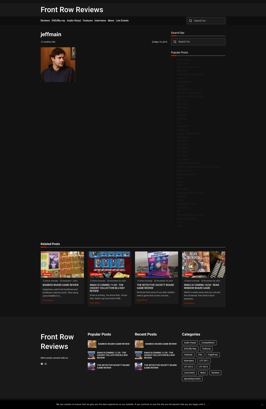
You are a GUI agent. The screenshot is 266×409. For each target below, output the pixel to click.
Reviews (181, 196)
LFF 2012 (182, 144)
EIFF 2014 (182, 107)
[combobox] (206, 20)
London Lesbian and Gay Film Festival (198, 166)
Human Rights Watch (188, 133)
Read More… (48, 300)
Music (180, 177)
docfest (181, 85)
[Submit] (190, 20)
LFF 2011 (182, 141)
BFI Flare (182, 70)
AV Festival (183, 63)
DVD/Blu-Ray (184, 89)
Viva (179, 222)
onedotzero (183, 189)
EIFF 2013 (182, 104)
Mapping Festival (186, 174)
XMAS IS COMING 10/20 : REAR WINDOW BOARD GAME (201, 286)
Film (179, 122)
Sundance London (187, 203)
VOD (179, 226)
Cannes (181, 78)
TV (178, 211)
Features (182, 115)
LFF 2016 (182, 155)
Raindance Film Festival (190, 192)
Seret (180, 200)
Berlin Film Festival (187, 67)
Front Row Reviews (72, 9)
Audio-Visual (184, 59)
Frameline (182, 126)
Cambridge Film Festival (190, 74)
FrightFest (182, 129)
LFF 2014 (182, 152)
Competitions (184, 81)
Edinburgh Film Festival (190, 96)
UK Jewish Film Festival (190, 214)
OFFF (180, 185)
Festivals (182, 118)
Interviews (183, 137)
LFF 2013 (182, 148)
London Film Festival (188, 163)
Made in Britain (185, 170)
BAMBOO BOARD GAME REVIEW (61, 284)
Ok (208, 404)
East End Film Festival (189, 92)
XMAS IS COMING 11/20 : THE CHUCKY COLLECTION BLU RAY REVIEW (107, 287)
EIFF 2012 (182, 100)
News (180, 181)
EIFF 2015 (182, 111)
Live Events (183, 159)
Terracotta (183, 207)
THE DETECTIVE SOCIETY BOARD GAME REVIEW (155, 286)
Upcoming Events (186, 218)
